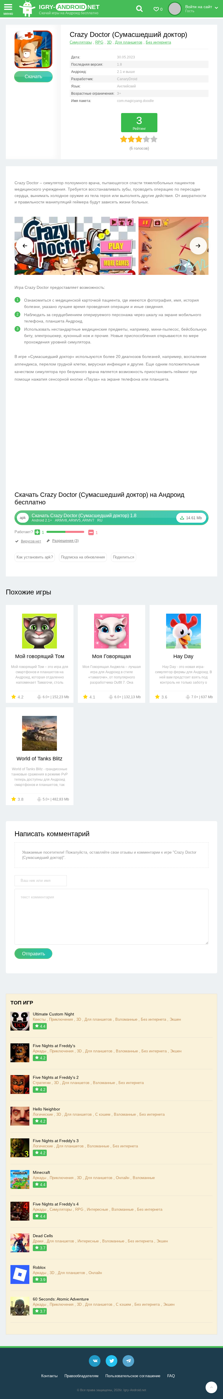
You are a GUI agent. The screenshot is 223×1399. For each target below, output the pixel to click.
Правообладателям (81, 1376)
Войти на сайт (198, 6)
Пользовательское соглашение (132, 1376)
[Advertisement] (63, 438)
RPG (99, 42)
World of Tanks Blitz (39, 759)
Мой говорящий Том (39, 656)
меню (8, 12)
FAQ (171, 1376)
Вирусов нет (31, 541)
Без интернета (158, 42)
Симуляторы (81, 42)
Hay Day (183, 656)
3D (109, 42)
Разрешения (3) (65, 541)
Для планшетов (128, 42)
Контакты (49, 1376)
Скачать (33, 76)
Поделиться (123, 557)
